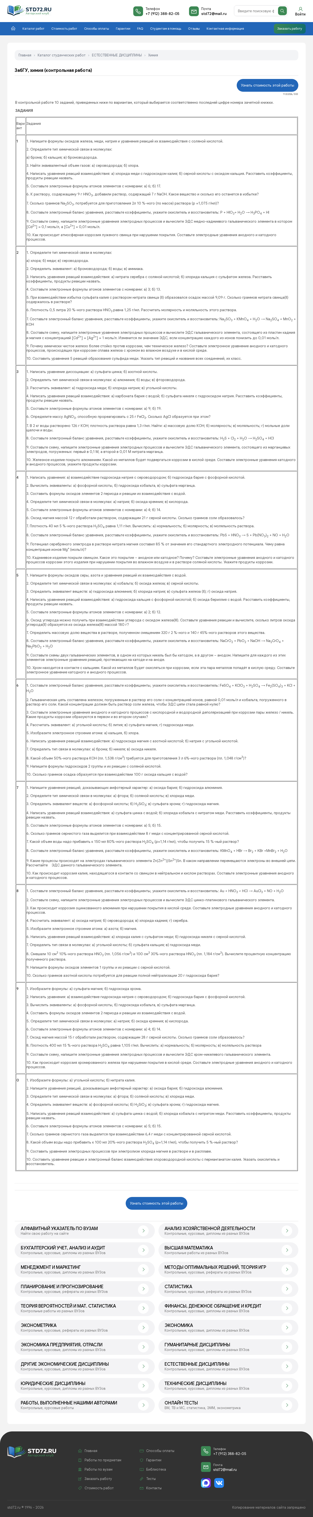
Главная (25, 55)
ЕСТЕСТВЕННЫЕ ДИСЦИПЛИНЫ (117, 55)
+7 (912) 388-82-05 (162, 14)
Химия (153, 55)
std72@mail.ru (214, 14)
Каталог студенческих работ (62, 55)
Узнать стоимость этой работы (267, 85)
